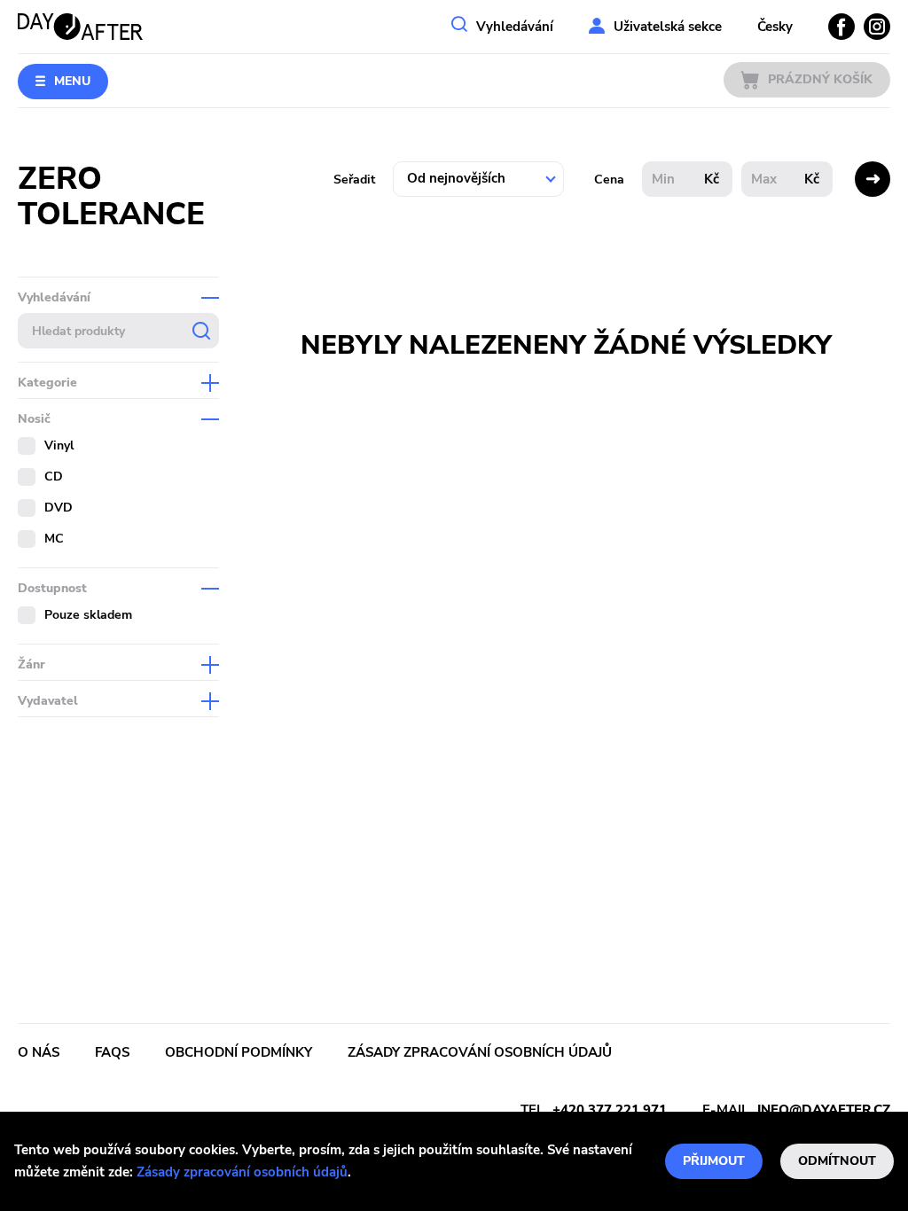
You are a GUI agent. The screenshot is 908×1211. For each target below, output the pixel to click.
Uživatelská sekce (668, 26)
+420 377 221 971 (609, 1110)
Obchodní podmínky (238, 1052)
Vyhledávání (514, 26)
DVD (58, 507)
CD (53, 476)
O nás (38, 1052)
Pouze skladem (88, 614)
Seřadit (354, 179)
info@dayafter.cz (823, 1110)
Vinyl (59, 445)
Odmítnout (837, 1160)
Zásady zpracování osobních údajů (242, 1172)
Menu (72, 81)
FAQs (112, 1052)
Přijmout (714, 1160)
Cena (609, 179)
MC (54, 538)
